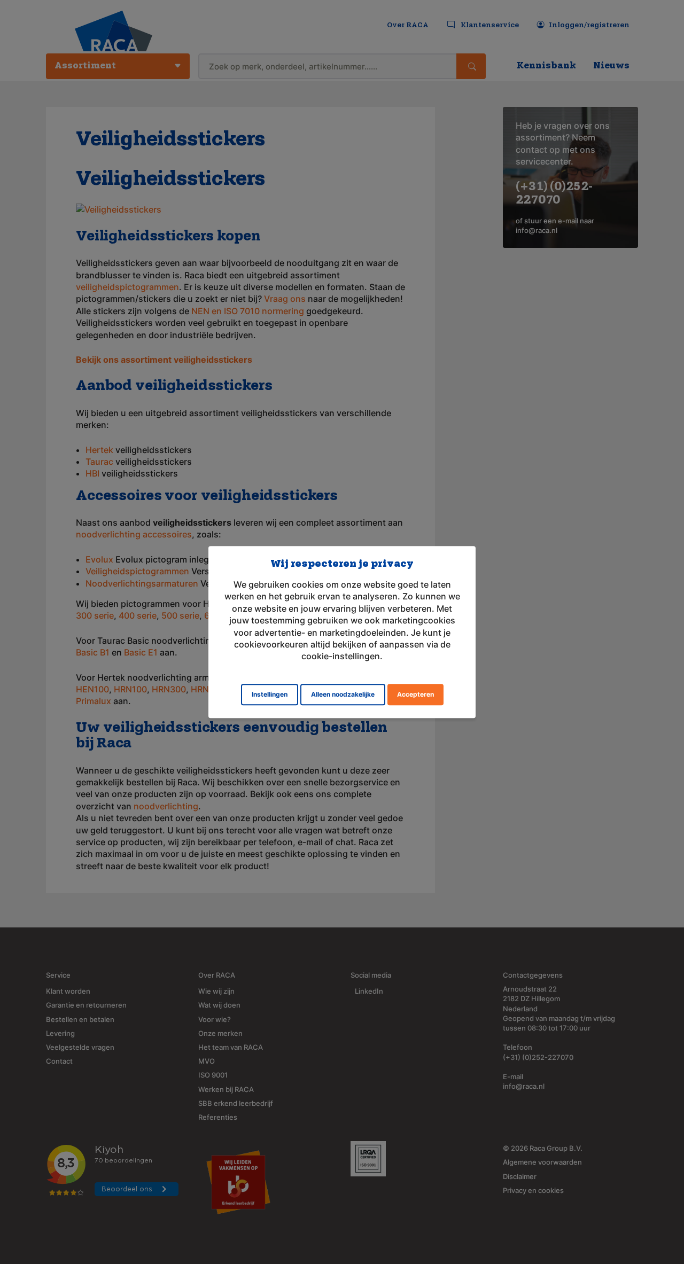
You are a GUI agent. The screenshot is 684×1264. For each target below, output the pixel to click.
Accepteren (415, 694)
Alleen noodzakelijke (343, 694)
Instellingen (269, 694)
